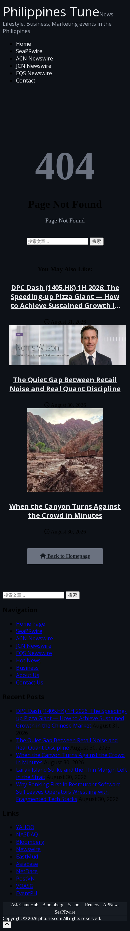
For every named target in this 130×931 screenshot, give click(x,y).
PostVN (25, 878)
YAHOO (25, 827)
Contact (25, 80)
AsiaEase (27, 864)
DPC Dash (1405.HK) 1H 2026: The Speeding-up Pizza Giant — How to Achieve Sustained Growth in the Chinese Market (65, 301)
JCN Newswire (33, 65)
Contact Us (29, 682)
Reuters (92, 904)
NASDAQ (27, 834)
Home (23, 43)
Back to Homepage (68, 556)
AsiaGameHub (24, 904)
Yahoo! (74, 904)
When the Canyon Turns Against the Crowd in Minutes (65, 511)
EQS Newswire (34, 73)
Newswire (28, 849)
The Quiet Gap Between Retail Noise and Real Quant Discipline (65, 384)
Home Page (30, 623)
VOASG (24, 886)
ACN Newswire (34, 58)
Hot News (28, 660)
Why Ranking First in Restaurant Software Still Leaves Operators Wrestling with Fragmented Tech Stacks (68, 792)
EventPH (26, 893)
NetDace (27, 871)
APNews (111, 904)
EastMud (27, 856)
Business (27, 667)
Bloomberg (30, 841)
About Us (27, 675)
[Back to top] (7, 924)
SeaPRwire (29, 51)
